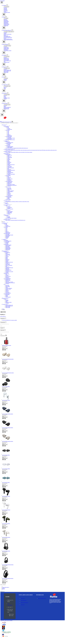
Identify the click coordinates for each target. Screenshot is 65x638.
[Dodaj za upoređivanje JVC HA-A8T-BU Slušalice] (5, 500)
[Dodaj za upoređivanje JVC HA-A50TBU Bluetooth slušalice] (5, 432)
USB (8, 127)
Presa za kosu (9, 188)
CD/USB (8, 128)
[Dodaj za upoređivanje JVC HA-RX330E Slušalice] (5, 555)
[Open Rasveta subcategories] (5, 76)
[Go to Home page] (4, 120)
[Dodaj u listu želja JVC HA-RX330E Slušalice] (3, 555)
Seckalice (8, 163)
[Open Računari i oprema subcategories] (8, 103)
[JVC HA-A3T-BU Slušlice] (6, 385)
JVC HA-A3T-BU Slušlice (6, 386)
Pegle (8, 176)
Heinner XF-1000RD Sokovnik (6, 345)
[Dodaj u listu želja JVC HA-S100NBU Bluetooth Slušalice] (3, 569)
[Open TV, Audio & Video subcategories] (9, 84)
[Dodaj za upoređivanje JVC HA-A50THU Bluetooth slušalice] (5, 446)
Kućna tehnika (4, 55)
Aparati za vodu (7, 200)
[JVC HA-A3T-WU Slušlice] (6, 399)
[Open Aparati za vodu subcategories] (8, 66)
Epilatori (8, 192)
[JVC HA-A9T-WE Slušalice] (6, 536)
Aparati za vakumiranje (10, 167)
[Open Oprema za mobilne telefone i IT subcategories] (12, 30)
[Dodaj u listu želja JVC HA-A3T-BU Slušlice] (3, 391)
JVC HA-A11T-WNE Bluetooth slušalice (8, 372)
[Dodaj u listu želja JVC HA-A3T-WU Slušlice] (3, 404)
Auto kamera (9, 137)
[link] (2, 586)
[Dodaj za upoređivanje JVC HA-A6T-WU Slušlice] (5, 473)
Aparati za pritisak (10, 195)
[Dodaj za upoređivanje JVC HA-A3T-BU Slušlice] (5, 391)
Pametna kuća (9, 197)
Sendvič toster (9, 156)
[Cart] (12, 121)
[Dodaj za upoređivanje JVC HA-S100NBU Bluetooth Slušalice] (5, 569)
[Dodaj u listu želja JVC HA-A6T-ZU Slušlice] (3, 487)
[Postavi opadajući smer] (6, 335)
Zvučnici (8, 213)
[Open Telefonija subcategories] (6, 16)
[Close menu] (4, 14)
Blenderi (8, 161)
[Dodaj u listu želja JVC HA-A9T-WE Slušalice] (3, 542)
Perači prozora (9, 180)
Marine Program (9, 129)
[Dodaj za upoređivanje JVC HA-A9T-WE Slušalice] (5, 542)
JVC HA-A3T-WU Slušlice (6, 400)
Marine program (9, 135)
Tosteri (8, 158)
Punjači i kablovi (9, 147)
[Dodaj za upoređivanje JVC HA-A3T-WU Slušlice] (5, 404)
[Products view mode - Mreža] (0, 334)
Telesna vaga (9, 177)
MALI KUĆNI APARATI (24, 602)
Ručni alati (8, 183)
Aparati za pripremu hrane (11, 170)
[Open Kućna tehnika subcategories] (7, 55)
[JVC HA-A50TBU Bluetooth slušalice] (6, 426)
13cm (8, 131)
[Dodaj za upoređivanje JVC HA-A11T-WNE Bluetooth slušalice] (5, 377)
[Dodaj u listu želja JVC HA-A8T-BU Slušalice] (3, 500)
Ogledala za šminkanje (10, 190)
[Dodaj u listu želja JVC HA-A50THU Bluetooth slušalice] (3, 446)
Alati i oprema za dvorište (11, 184)
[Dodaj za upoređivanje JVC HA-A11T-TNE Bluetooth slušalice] (5, 363)
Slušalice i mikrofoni (5, 44)
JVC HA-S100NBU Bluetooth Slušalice (7, 564)
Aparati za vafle (9, 157)
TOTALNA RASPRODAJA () (9, 320)
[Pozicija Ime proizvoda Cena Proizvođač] (2, 335)
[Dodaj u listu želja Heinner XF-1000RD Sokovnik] (3, 350)
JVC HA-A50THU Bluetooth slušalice (7, 441)
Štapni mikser (9, 162)
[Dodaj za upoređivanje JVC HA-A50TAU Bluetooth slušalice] (5, 418)
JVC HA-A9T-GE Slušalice (6, 523)
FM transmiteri (9, 138)
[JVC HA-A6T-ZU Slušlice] (6, 481)
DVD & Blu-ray (9, 207)
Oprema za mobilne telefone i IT (6, 30)
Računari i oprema (4, 103)
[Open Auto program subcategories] (7, 5)
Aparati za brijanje (10, 191)
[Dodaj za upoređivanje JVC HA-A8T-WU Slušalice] (5, 514)
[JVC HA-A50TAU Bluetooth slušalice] (6, 413)
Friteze (8, 160)
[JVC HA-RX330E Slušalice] (6, 550)
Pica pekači (9, 173)
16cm (8, 132)
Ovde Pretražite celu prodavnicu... (5, 122)
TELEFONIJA (23, 598)
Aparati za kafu (9, 166)
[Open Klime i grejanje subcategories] (8, 93)
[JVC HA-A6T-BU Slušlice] (6, 454)
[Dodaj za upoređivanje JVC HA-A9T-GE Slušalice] (5, 528)
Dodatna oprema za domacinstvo (12, 185)
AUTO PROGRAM (23, 600)
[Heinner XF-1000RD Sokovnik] (6, 344)
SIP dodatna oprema (10, 142)
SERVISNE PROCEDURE (42, 598)
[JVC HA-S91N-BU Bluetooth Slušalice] (6, 577)
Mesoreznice (9, 169)
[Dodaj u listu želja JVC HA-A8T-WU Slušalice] (3, 514)
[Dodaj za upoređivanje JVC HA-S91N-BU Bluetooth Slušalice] (5, 583)
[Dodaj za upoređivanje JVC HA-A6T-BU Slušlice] (5, 459)
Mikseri (8, 159)
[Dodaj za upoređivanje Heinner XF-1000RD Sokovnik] (5, 350)
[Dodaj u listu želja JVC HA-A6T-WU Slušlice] (3, 473)
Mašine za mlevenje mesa (11, 164)
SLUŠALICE (22, 604)
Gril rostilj (8, 165)
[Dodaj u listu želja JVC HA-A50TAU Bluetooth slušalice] (3, 418)
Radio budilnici (9, 212)
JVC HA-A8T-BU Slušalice (6, 496)
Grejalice (8, 216)
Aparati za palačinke (10, 172)
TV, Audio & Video (5, 84)
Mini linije (8, 210)
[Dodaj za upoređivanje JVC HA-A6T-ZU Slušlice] (5, 487)
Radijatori (8, 217)
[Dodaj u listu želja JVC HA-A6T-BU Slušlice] (3, 459)
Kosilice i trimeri (9, 182)
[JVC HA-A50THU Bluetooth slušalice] (6, 440)
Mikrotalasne (9, 171)
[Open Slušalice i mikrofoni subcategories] (9, 44)
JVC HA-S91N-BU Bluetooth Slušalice (7, 578)
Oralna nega (9, 193)
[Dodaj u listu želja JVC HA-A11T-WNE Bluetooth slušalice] (3, 377)
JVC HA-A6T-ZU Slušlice (6, 482)
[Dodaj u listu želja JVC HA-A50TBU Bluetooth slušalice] (3, 432)
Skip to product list (3, 316)
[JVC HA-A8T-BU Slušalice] (6, 495)
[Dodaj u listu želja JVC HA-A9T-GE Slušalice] (3, 528)
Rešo (8, 168)
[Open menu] (1, 2)
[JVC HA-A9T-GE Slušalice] (6, 522)
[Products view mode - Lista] (1, 334)
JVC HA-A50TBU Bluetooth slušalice (7, 427)
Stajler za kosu (9, 189)
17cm (8, 133)
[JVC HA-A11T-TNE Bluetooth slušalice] (6, 358)
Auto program (4, 5)
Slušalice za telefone (10, 146)
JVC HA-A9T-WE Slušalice (6, 537)
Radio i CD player (10, 211)
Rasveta (6, 202)
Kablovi (8, 198)
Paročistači (8, 179)
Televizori (8, 206)
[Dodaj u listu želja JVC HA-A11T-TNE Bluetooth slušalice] (3, 363)
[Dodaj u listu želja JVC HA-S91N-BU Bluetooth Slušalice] (3, 583)
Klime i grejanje (4, 93)
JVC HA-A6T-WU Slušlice (6, 468)
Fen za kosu (9, 187)
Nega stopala (9, 194)
